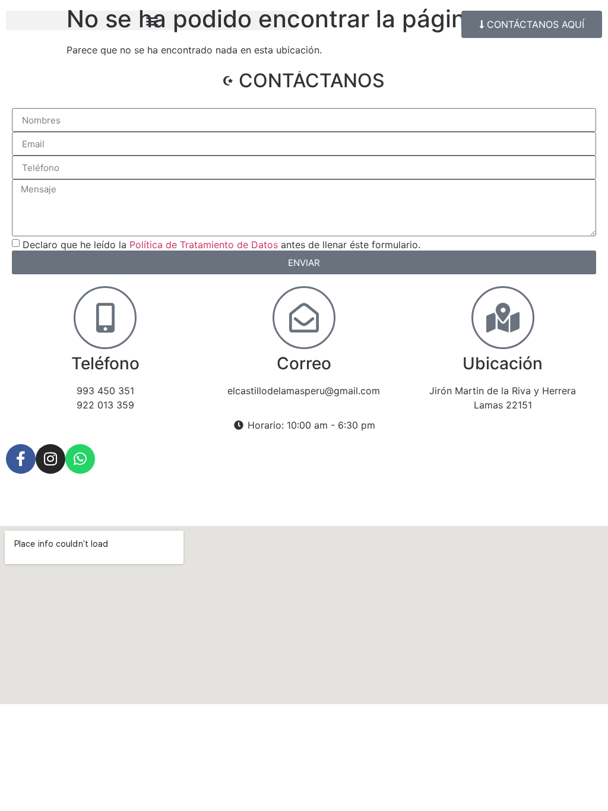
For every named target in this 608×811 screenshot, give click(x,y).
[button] (152, 20)
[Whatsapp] (80, 459)
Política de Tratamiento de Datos (203, 245)
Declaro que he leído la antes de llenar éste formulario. (221, 245)
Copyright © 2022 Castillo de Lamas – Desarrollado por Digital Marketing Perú (184, 505)
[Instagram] (50, 459)
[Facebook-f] (21, 459)
